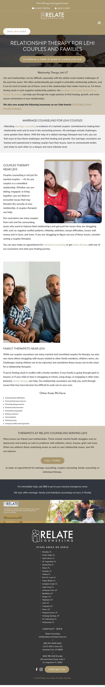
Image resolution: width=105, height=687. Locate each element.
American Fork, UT (49, 590)
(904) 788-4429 (49, 656)
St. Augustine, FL (49, 561)
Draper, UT (46, 597)
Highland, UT (47, 600)
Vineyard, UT (47, 606)
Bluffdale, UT (47, 593)
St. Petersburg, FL (49, 619)
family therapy (20, 380)
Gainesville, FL (48, 565)
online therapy (80, 244)
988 (45, 486)
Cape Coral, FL (48, 587)
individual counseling (54, 244)
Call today (52, 460)
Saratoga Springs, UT (50, 616)
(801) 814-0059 (16, 31)
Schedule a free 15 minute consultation (52, 59)
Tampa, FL (46, 574)
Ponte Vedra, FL (48, 555)
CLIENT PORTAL (43, 8)
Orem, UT (46, 609)
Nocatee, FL (47, 552)
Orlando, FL (47, 571)
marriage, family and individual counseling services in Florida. (59, 492)
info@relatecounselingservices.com (52, 637)
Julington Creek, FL (49, 584)
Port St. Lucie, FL (49, 577)
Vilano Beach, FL (49, 580)
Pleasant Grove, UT (50, 612)
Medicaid (16, 108)
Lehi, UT (45, 603)
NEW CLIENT (64, 8)
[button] (99, 23)
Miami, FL (46, 568)
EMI (74, 104)
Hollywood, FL (48, 622)
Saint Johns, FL (48, 558)
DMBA (80, 104)
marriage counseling (25, 126)
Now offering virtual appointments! (52, 3)
